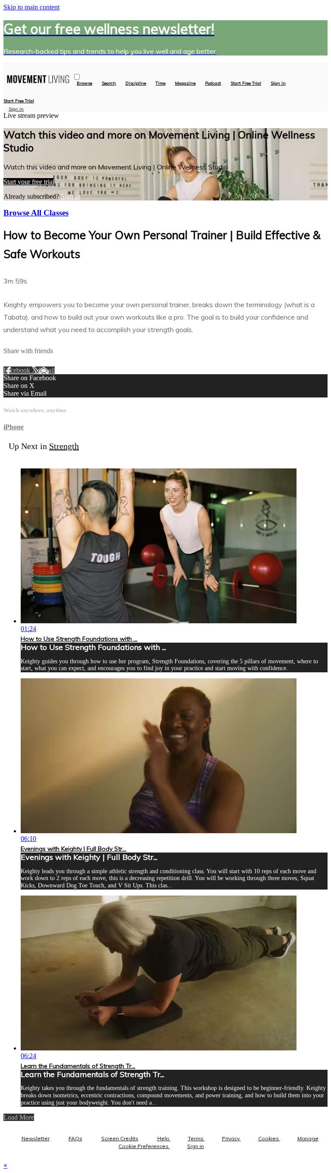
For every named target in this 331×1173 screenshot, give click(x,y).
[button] (77, 77)
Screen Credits (119, 1138)
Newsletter (36, 1138)
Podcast (213, 83)
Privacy (231, 1138)
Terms (196, 1138)
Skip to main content (31, 7)
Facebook (17, 370)
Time (161, 83)
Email (47, 370)
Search (109, 83)
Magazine (185, 83)
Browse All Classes (36, 212)
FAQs (75, 1138)
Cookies (269, 1138)
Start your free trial (28, 181)
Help (164, 1138)
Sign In (16, 109)
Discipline (135, 83)
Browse (84, 83)
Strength (64, 446)
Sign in (278, 83)
